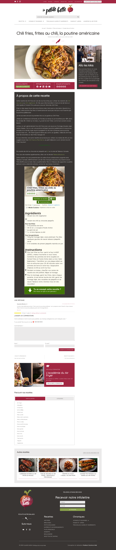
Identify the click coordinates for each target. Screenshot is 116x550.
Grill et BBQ (20, 410)
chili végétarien (30, 103)
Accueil (44, 28)
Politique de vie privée (39, 545)
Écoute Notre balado (26, 514)
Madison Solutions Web (90, 545)
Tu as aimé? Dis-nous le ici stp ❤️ (24, 322)
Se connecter (78, 1)
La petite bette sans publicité (92, 1)
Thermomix (20, 438)
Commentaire (18, 325)
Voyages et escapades (35, 21)
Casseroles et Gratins (68, 28)
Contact (70, 1)
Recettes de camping (51, 536)
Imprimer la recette (41, 199)
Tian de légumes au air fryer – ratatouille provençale (48, 475)
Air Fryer (19, 403)
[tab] (30, 398)
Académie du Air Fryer (90, 21)
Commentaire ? (45, 202)
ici (47, 151)
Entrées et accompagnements (54, 527)
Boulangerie (48, 534)
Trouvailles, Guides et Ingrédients (57, 21)
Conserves (20, 407)
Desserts (47, 531)
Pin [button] (53, 199)
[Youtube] (15, 1)
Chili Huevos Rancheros (36, 140)
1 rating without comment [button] (38, 313)
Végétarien (20, 443)
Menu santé (20, 414)
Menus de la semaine (22, 417)
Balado (50, 1)
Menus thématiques (22, 419)
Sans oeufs (20, 436)
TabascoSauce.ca (58, 154)
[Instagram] (20, 1)
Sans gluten (20, 429)
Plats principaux (57, 28)
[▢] (26, 216)
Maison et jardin (75, 21)
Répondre (19, 310)
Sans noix (19, 433)
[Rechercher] (78, 16)
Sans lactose (20, 431)
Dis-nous (36, 291)
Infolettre (64, 1)
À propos (56, 1)
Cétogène (19, 405)
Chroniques (79, 516)
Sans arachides (21, 426)
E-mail (47, 343)
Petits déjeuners (49, 525)
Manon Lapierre (54, 205)
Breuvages (47, 522)
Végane (19, 440)
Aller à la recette (23, 86)
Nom (16, 343)
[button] (37, 86)
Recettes (21, 21)
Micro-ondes (20, 421)
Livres (45, 1)
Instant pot (20, 412)
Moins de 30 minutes (22, 424)
